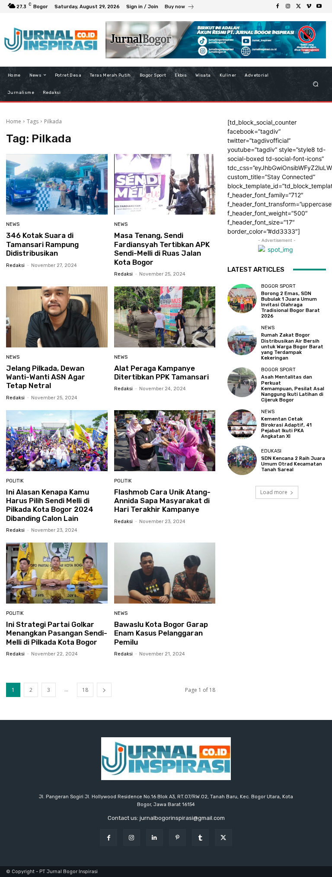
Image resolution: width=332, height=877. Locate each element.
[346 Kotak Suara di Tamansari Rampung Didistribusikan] (57, 184)
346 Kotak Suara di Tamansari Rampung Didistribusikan (42, 244)
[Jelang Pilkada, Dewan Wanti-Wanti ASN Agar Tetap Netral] (57, 316)
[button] (315, 83)
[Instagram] (288, 6)
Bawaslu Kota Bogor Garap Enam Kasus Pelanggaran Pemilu (161, 633)
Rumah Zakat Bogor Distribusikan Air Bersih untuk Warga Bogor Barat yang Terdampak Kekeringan (292, 346)
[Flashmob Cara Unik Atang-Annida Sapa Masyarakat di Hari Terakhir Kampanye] (165, 440)
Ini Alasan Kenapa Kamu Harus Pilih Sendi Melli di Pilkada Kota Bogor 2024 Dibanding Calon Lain (49, 505)
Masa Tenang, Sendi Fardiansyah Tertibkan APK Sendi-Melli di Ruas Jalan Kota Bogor (162, 248)
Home (13, 121)
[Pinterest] (177, 837)
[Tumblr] (200, 837)
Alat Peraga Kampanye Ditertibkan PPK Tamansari (161, 372)
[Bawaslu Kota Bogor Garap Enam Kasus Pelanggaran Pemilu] (165, 573)
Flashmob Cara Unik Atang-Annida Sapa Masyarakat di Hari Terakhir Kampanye (162, 501)
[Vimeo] (308, 6)
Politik (15, 481)
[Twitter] (298, 6)
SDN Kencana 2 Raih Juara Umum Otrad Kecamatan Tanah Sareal (293, 464)
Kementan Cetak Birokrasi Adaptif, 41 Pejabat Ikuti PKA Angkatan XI (286, 427)
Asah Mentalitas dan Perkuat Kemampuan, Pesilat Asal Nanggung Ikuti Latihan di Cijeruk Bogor (292, 388)
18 (85, 690)
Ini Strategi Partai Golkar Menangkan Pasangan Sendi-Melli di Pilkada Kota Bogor (56, 633)
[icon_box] (180, 7)
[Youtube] (319, 6)
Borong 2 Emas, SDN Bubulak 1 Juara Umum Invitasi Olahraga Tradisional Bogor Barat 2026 (290, 305)
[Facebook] (277, 6)
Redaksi (15, 265)
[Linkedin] (154, 837)
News (12, 224)
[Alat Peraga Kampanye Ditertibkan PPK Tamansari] (165, 316)
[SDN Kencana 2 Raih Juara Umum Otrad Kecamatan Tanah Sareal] (242, 460)
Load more (273, 492)
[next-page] (104, 690)
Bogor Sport (278, 286)
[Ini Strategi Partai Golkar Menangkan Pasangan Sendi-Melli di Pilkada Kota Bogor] (57, 573)
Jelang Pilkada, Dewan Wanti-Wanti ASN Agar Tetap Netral (45, 377)
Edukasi (271, 451)
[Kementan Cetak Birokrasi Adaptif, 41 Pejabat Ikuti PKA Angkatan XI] (242, 424)
